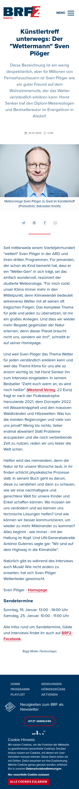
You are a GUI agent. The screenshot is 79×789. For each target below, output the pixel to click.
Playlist (18, 695)
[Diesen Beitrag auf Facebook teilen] (44, 222)
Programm (20, 689)
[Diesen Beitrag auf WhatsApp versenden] (55, 222)
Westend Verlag (41, 389)
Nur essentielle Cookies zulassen (28, 774)
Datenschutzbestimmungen (43, 769)
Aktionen (49, 695)
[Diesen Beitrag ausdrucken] (34, 222)
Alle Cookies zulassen (28, 781)
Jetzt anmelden (39, 721)
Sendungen (51, 684)
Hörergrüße (53, 689)
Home (15, 684)
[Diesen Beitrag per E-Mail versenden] (23, 222)
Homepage (37, 590)
